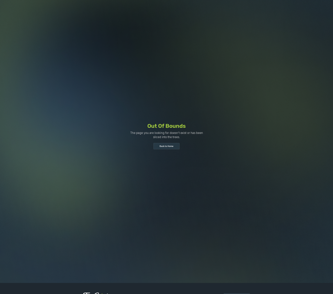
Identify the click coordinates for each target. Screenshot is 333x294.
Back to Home (166, 146)
